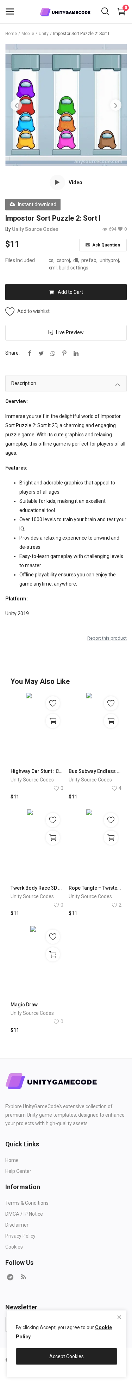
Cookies (14, 1247)
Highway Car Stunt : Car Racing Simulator (37, 771)
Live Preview (70, 332)
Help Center (18, 1171)
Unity (44, 33)
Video (75, 182)
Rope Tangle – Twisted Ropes (95, 888)
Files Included (20, 260)
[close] (119, 1317)
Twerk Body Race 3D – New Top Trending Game (37, 888)
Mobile (27, 33)
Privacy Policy (20, 1236)
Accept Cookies (66, 1356)
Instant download (37, 204)
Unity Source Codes (35, 229)
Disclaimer (17, 1225)
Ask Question (105, 245)
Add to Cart (70, 292)
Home (11, 33)
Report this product (107, 638)
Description (23, 383)
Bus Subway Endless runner (95, 771)
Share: (12, 353)
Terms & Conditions (27, 1203)
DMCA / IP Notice (24, 1214)
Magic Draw (24, 1004)
